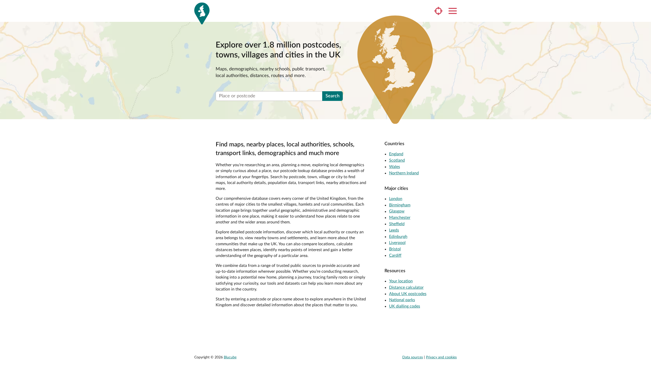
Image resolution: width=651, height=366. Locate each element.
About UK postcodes (407, 294)
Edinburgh (398, 237)
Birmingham (399, 205)
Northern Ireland (404, 173)
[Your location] (438, 11)
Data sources (412, 357)
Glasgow (397, 211)
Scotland (397, 160)
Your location (401, 281)
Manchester (399, 218)
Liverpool (397, 243)
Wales (394, 167)
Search (332, 96)
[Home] (202, 13)
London (395, 199)
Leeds (394, 230)
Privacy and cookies (441, 357)
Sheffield (397, 224)
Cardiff (395, 255)
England (396, 154)
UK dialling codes (404, 306)
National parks (402, 300)
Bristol (395, 249)
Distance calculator (406, 287)
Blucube (230, 357)
